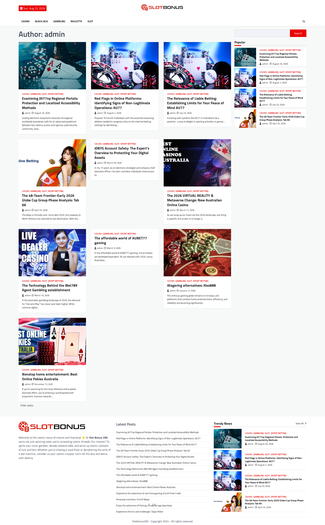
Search (298, 33)
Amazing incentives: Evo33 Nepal (132, 499)
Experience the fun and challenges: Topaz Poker (139, 511)
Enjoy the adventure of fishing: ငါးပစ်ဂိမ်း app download (144, 505)
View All (300, 423)
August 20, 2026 (280, 63)
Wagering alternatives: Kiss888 (191, 285)
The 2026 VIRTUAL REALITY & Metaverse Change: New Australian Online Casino (194, 200)
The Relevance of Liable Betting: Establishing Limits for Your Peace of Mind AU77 (195, 103)
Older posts (26, 405)
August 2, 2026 (280, 82)
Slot (90, 21)
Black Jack (41, 21)
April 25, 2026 (279, 123)
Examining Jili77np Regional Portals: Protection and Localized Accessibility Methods (51, 103)
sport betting (55, 94)
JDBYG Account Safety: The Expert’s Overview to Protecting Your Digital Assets (121, 152)
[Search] (303, 21)
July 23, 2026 (279, 104)
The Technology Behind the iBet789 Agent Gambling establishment (49, 288)
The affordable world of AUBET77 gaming (120, 240)
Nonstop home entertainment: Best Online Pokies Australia (49, 376)
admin (28, 113)
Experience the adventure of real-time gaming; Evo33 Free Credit (148, 493)
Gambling (59, 21)
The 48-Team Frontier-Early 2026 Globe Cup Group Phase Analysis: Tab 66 (50, 200)
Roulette (76, 21)
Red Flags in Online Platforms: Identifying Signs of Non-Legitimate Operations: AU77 (122, 103)
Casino (25, 21)
